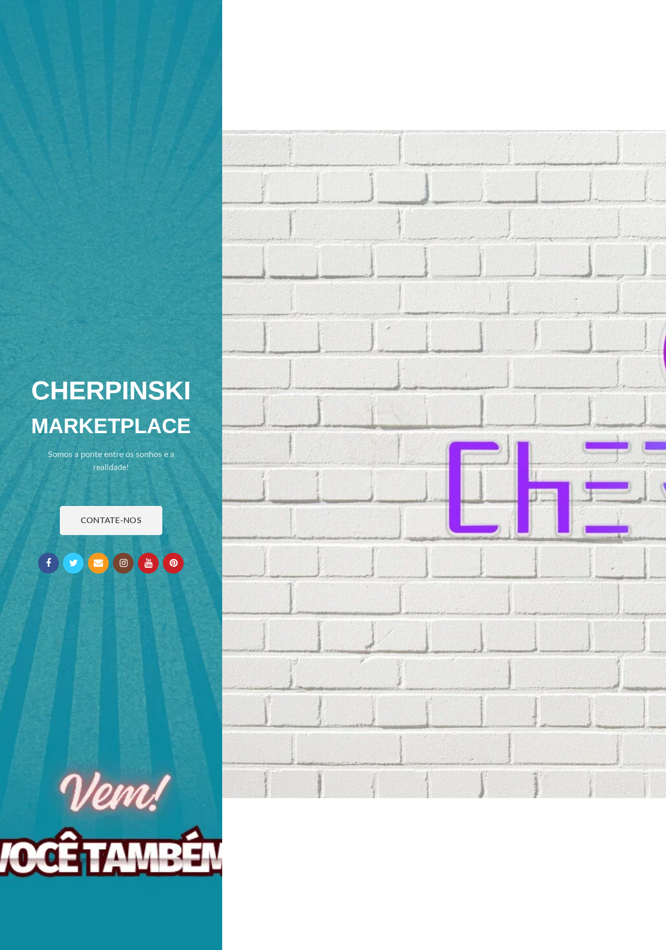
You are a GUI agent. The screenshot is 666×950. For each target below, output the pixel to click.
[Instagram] (123, 563)
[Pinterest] (173, 563)
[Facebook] (48, 563)
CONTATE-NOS (111, 520)
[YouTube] (148, 563)
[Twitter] (73, 563)
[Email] (98, 563)
